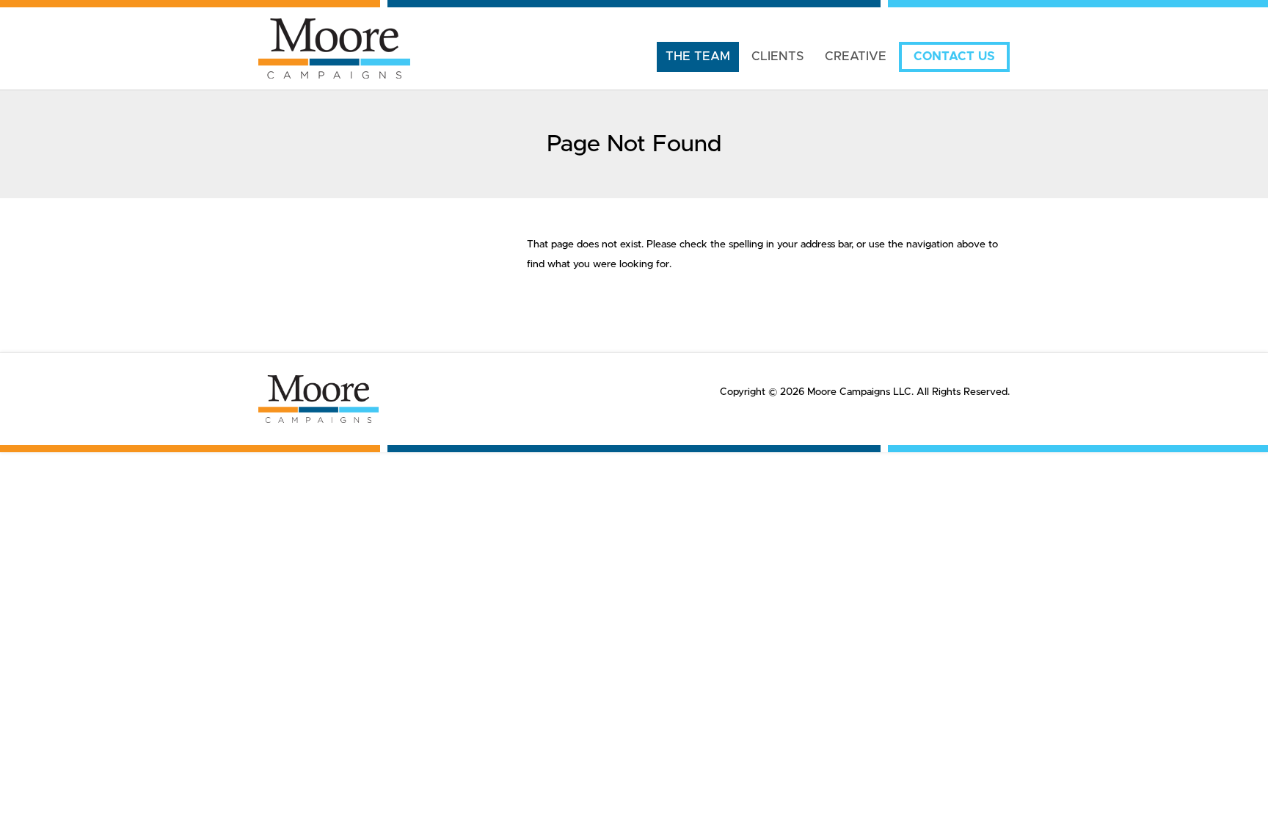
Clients (777, 56)
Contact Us (954, 56)
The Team (698, 56)
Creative (855, 56)
